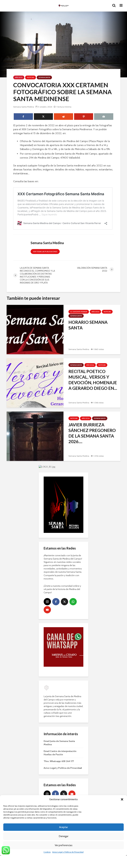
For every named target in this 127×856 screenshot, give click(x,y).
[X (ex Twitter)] (64, 601)
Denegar (63, 836)
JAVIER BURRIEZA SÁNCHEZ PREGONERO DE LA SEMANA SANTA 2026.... (92, 433)
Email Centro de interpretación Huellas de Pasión (60, 753)
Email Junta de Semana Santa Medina (59, 743)
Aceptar (63, 827)
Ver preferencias (63, 845)
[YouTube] (47, 609)
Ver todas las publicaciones (45, 252)
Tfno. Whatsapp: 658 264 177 (59, 761)
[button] (122, 799)
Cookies (47, 852)
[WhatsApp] (73, 601)
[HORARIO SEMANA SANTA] (35, 329)
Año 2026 (95, 312)
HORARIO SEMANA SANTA (87, 325)
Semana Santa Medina (23, 107)
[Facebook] (56, 601)
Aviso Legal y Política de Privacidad (68, 852)
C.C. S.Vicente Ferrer (78, 312)
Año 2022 (18, 77)
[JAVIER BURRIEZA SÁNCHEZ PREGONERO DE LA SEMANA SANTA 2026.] (35, 436)
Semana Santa (44, 77)
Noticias (30, 77)
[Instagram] (47, 601)
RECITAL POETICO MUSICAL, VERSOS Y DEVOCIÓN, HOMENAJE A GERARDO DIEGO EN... (92, 380)
